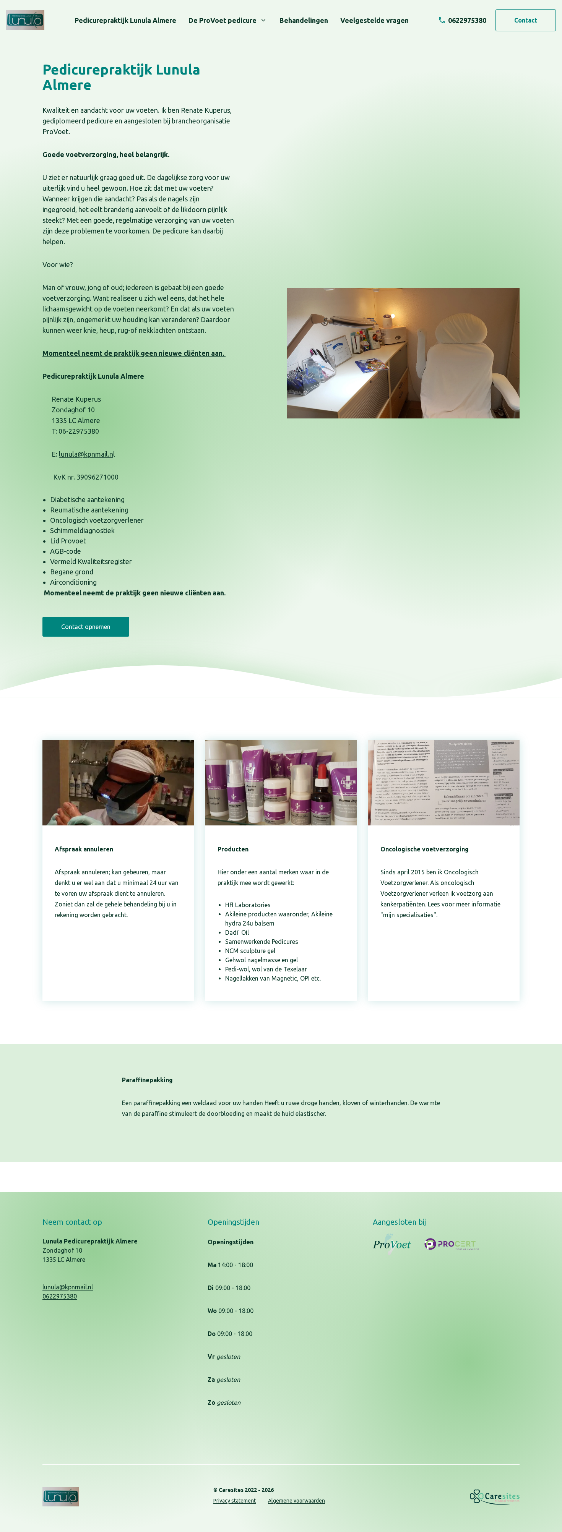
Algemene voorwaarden (296, 1501)
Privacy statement (234, 1501)
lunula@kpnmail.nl (67, 1287)
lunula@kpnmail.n (86, 454)
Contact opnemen (85, 626)
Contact (525, 20)
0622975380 (59, 1296)
